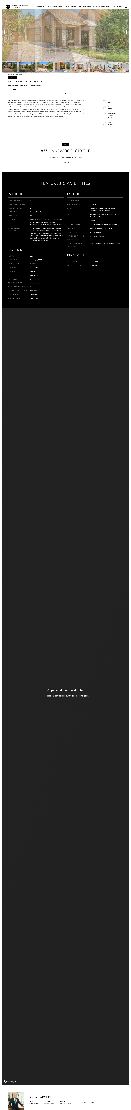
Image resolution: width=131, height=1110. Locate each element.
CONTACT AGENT (89, 1102)
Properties (41, 6)
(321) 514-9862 (49, 1103)
